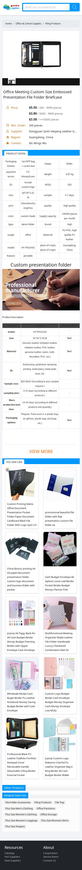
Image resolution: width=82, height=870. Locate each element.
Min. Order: (18, 125)
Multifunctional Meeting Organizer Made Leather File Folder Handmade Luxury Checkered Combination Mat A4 (59, 641)
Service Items (50, 856)
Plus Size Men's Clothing (19, 808)
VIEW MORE (41, 451)
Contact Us (49, 860)
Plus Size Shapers (15, 826)
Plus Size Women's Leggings (21, 820)
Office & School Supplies (28, 23)
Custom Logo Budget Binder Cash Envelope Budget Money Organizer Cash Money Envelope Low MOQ (59, 702)
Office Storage (48, 814)
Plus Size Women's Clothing (21, 814)
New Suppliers (13, 860)
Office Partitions (46, 808)
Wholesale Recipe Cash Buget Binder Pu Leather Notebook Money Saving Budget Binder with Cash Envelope (21, 702)
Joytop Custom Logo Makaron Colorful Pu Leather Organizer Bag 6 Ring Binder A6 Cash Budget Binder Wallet (58, 767)
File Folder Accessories (18, 802)
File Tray (59, 802)
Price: (14, 107)
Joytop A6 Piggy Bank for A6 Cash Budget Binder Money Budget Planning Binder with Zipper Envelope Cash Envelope (21, 641)
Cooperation (50, 853)
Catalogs (9, 853)
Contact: (16, 143)
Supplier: (17, 131)
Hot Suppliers (12, 856)
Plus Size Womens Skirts (54, 820)
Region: (16, 137)
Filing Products (53, 23)
